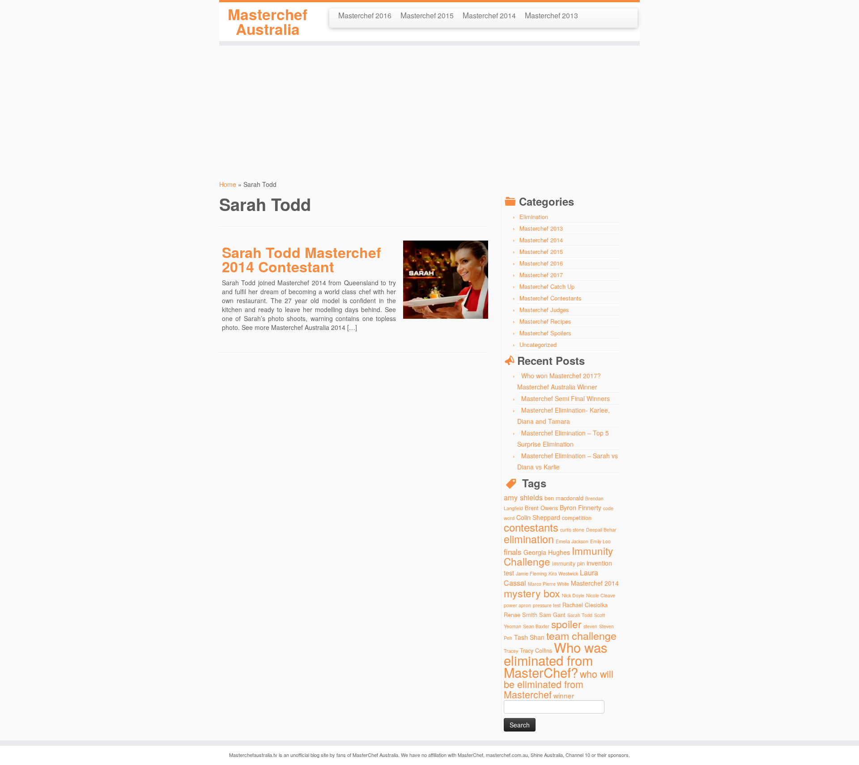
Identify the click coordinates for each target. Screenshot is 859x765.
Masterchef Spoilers (545, 333)
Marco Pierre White (548, 583)
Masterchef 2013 (551, 15)
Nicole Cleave (600, 595)
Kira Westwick (563, 573)
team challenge (581, 635)
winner (563, 695)
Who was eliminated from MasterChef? (556, 659)
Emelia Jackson (572, 541)
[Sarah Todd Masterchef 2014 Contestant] (417, 249)
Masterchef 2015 (427, 15)
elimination (529, 538)
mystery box (532, 592)
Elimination (533, 216)
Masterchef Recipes (545, 321)
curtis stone (572, 529)
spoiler (566, 624)
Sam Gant (552, 614)
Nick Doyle (573, 595)
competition (576, 517)
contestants (531, 527)
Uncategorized (538, 344)
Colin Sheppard (538, 517)
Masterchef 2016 (364, 15)
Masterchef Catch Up (546, 286)
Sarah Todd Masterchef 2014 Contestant (301, 259)
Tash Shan (529, 637)
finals (513, 551)
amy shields (523, 497)
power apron (517, 605)
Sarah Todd (579, 615)
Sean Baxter (536, 626)
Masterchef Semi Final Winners (565, 398)
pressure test (547, 605)
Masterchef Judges (544, 309)
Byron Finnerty (580, 507)
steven (590, 626)
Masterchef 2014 (489, 15)
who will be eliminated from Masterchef (558, 684)
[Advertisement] (429, 108)
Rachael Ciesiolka (585, 604)
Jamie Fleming (531, 573)
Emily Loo (600, 541)
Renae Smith (520, 614)
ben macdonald (563, 498)
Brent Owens (541, 507)
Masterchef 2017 (541, 274)
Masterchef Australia (267, 22)
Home (227, 184)
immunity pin (568, 563)
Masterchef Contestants (550, 298)
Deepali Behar (601, 529)
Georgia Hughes (546, 552)
